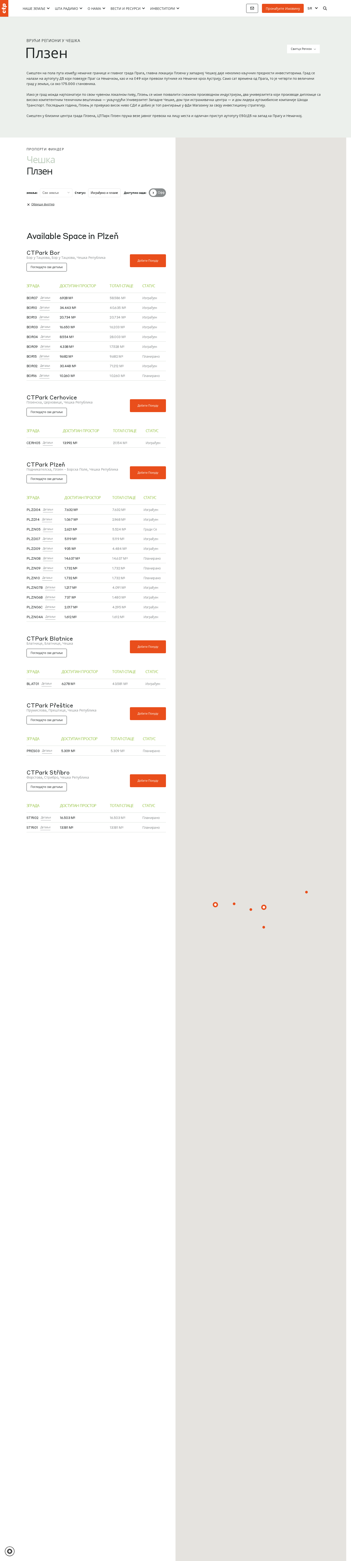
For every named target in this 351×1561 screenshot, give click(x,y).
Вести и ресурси (126, 8)
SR (310, 8)
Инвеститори (162, 8)
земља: (32, 193)
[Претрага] (325, 8)
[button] (215, 904)
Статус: (80, 193)
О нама (94, 8)
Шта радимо (66, 8)
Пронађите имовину (283, 8)
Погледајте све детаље (47, 267)
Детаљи (45, 297)
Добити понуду (148, 260)
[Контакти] (252, 8)
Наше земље (34, 8)
